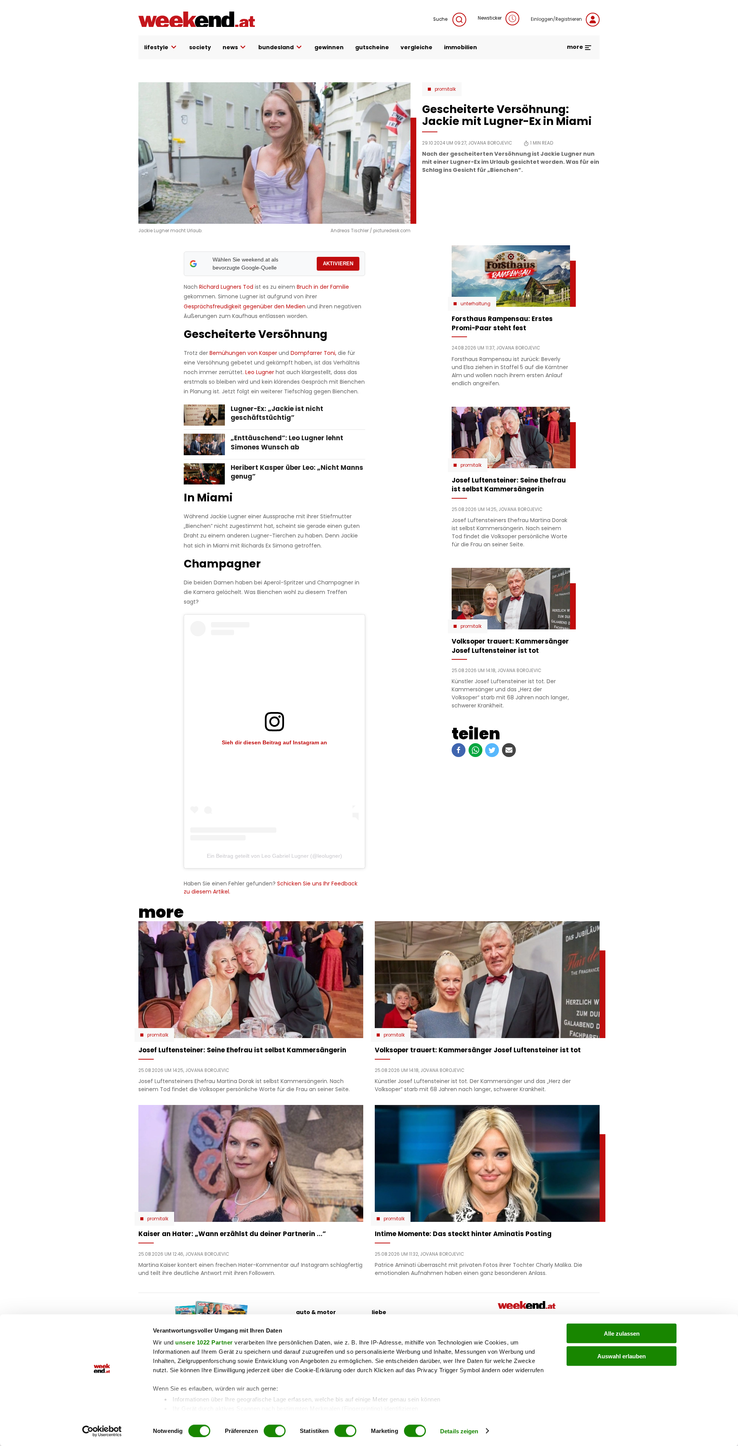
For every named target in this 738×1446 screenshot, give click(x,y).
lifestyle (156, 47)
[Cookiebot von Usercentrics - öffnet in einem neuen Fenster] (102, 1431)
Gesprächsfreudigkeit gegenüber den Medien (245, 306)
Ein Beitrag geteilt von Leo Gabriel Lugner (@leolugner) (274, 856)
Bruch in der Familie (323, 287)
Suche (441, 19)
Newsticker (490, 18)
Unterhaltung (475, 304)
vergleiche (416, 47)
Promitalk (445, 89)
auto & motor (316, 1312)
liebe (379, 1312)
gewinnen (329, 47)
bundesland (276, 47)
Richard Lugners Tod (226, 287)
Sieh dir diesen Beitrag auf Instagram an (274, 742)
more (575, 47)
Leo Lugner (260, 372)
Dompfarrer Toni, (312, 353)
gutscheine (372, 47)
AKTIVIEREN (338, 263)
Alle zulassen (622, 1333)
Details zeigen (459, 1431)
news (230, 47)
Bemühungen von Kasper (243, 353)
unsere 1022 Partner (204, 1342)
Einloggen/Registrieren (556, 19)
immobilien (460, 47)
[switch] (275, 1430)
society (200, 47)
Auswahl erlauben (621, 1356)
